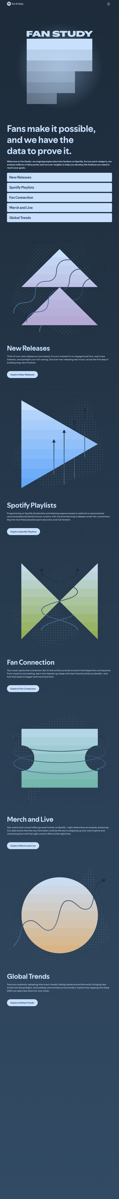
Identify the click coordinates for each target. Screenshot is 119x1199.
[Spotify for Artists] (15, 4)
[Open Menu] (108, 4)
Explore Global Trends (22, 1002)
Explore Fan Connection (23, 688)
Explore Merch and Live (23, 845)
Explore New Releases (22, 374)
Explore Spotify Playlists (23, 531)
